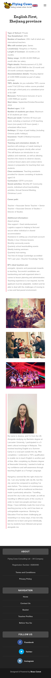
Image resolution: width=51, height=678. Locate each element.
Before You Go (25, 623)
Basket (25, 610)
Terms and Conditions (25, 572)
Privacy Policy (25, 579)
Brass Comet (36, 672)
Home (25, 597)
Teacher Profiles (25, 616)
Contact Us (25, 603)
